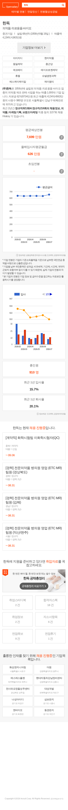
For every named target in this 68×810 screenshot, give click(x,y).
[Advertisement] (34, 759)
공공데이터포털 (60, 255)
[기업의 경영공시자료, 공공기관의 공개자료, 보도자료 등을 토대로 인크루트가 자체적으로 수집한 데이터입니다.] (61, 171)
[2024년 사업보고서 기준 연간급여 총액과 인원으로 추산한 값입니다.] (61, 137)
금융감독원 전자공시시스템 (36, 255)
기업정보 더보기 (34, 48)
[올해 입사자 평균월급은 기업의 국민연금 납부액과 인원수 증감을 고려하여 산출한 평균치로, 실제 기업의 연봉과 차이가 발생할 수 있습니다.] (61, 154)
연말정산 (32, 11)
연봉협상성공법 (48, 11)
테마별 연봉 (18, 11)
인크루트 (50, 255)
